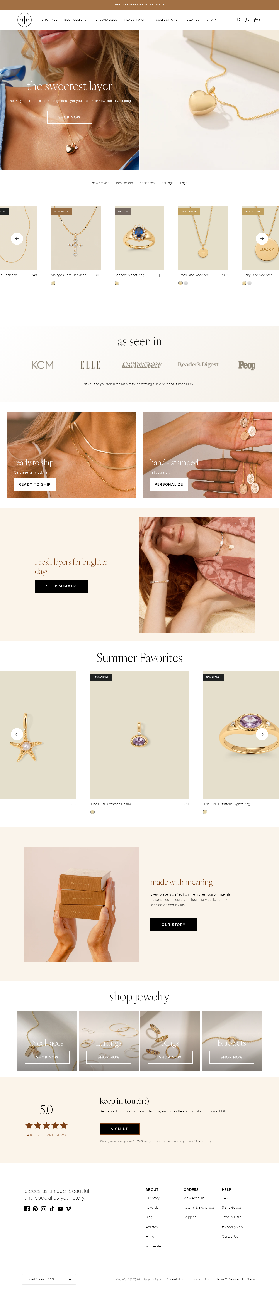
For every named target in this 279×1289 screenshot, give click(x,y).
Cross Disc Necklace (193, 275)
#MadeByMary (232, 1227)
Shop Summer (61, 586)
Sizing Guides (232, 1208)
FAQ (225, 1198)
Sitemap (252, 1279)
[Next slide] (262, 239)
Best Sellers (75, 20)
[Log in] (247, 20)
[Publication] (40, 365)
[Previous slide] (17, 239)
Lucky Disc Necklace (257, 275)
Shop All (49, 20)
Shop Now (69, 117)
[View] (209, 100)
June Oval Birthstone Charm (110, 804)
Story (212, 20)
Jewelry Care (231, 1217)
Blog (149, 1217)
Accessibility (175, 1279)
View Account (194, 1198)
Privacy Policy (200, 1279)
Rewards (192, 20)
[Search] (239, 20)
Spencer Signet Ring (129, 275)
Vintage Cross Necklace (68, 275)
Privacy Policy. (203, 1141)
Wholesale (153, 1246)
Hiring (150, 1236)
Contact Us (230, 1236)
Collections (167, 20)
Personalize (169, 484)
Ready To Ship (136, 20)
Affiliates (152, 1227)
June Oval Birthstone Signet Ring (226, 804)
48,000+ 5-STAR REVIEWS (46, 1135)
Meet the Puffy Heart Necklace (140, 4)
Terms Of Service (227, 1279)
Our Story (174, 925)
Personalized (105, 20)
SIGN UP (120, 1129)
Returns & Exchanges (199, 1208)
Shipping (190, 1217)
